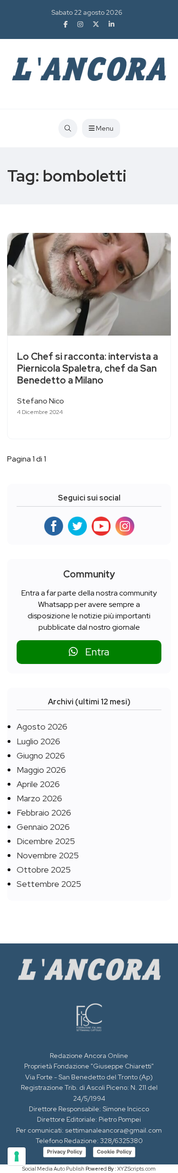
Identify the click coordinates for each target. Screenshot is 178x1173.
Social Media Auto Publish (53, 1168)
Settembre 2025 (49, 883)
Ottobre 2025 (44, 869)
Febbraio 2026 (44, 812)
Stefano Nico (40, 401)
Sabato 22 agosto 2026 (86, 12)
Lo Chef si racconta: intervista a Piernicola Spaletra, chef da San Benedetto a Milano (87, 369)
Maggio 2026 (41, 769)
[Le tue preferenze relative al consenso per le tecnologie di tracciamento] (17, 1156)
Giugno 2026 (41, 755)
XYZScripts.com (136, 1168)
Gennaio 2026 (43, 826)
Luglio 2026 (38, 741)
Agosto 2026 (42, 726)
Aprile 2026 (38, 784)
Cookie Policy (114, 1151)
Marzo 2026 (39, 798)
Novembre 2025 (48, 855)
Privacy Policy (64, 1151)
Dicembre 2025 (46, 841)
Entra (93, 652)
